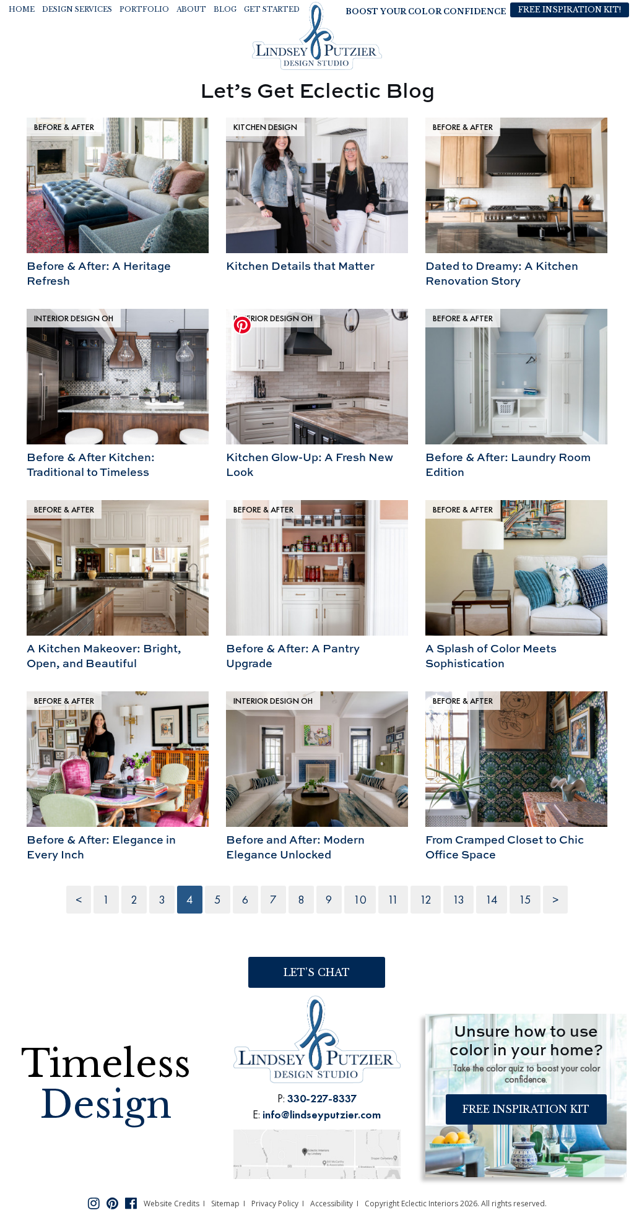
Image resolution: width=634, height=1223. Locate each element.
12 (426, 899)
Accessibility (331, 1203)
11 (393, 899)
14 (491, 899)
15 (525, 899)
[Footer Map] (317, 1152)
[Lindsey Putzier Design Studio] (317, 35)
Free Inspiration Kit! (569, 9)
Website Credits (171, 1203)
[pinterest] (112, 1202)
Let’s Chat (317, 972)
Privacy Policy (274, 1203)
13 (458, 899)
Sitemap (225, 1203)
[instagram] (94, 1202)
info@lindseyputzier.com (322, 1114)
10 (360, 899)
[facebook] (131, 1202)
